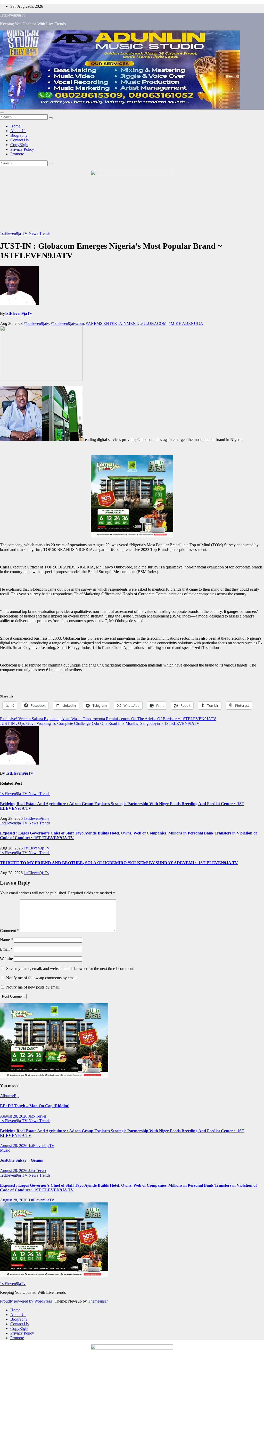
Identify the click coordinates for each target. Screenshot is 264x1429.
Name (6, 939)
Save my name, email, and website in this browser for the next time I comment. (70, 968)
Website (6, 959)
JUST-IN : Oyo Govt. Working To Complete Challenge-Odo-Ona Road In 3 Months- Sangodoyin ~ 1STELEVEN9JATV (100, 723)
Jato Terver (37, 1116)
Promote (17, 154)
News (34, 233)
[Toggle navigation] (2, 113)
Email (6, 949)
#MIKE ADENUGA (186, 323)
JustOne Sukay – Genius (21, 1160)
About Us (18, 131)
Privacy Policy (22, 149)
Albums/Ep (9, 1096)
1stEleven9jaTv (13, 15)
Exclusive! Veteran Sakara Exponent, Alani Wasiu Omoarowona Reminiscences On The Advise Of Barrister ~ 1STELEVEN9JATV (108, 719)
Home (15, 126)
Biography (19, 135)
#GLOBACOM (153, 323)
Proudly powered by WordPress (26, 1301)
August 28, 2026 (14, 1116)
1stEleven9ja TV (14, 233)
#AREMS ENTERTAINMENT (112, 323)
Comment (9, 930)
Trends (44, 233)
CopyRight (19, 144)
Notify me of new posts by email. (33, 987)
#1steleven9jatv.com (67, 323)
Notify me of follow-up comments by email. (42, 978)
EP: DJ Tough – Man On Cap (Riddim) (34, 1106)
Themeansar (98, 1301)
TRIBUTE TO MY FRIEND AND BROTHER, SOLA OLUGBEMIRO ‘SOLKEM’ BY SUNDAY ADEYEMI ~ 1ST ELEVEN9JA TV (119, 863)
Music (5, 1150)
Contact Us (19, 140)
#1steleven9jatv (36, 323)
